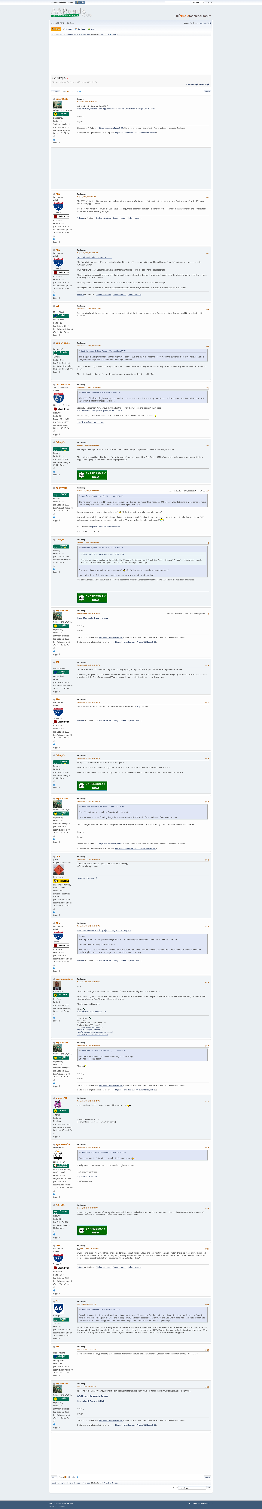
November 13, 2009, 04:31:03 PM (88, 758)
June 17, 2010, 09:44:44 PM (86, 1304)
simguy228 (61, 1098)
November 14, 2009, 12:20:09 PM (88, 982)
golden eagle (63, 342)
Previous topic (192, 84)
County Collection (119, 218)
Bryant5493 (62, 98)
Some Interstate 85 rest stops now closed (94, 257)
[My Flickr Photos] (54, 517)
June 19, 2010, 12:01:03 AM (86, 1386)
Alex (58, 193)
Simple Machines (67, 1503)
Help (189, 1503)
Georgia (80, 99)
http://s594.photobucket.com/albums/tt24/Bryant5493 (135, 132)
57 (77, 91)
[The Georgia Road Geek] (54, 1017)
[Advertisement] (131, 56)
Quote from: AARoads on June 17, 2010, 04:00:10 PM (100, 1309)
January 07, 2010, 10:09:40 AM (87, 1208)
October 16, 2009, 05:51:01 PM (88, 491)
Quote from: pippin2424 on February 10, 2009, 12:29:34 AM (103, 351)
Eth (57, 1301)
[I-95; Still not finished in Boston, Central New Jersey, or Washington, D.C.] (54, 471)
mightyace (61, 487)
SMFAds (51, 1506)
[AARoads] (54, 238)
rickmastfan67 (64, 384)
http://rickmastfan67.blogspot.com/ (90, 422)
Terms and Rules (199, 1503)
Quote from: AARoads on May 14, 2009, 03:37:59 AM (100, 392)
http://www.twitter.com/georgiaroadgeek (92, 1034)
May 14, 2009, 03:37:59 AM (86, 197)
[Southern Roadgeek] (54, 139)
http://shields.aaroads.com (87, 1176)
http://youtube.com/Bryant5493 (111, 128)
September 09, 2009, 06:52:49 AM (89, 387)
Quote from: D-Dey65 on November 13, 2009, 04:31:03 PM (102, 806)
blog (138, 706)
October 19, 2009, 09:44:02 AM (88, 542)
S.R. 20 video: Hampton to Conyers (92, 1396)
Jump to (174, 1488)
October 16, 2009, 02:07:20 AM (88, 445)
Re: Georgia (81, 194)
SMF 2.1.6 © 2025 (55, 1503)
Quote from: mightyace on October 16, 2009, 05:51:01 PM (102, 548)
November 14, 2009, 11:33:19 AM (88, 926)
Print (207, 91)
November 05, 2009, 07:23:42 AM (88, 613)
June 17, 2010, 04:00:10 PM (89, 1248)
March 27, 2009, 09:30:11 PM (87, 102)
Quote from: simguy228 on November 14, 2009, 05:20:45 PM (103, 1152)
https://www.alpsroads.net (87, 878)
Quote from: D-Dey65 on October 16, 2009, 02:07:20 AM (102, 496)
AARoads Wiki (205, 23)
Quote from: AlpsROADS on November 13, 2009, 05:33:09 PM (103, 1050)
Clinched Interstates (103, 218)
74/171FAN (104, 34)
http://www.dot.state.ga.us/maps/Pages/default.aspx (99, 410)
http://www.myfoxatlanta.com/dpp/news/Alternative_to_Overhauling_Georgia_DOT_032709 (116, 109)
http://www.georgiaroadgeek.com (91, 1011)
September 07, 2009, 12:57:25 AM (89, 309)
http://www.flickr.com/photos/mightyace (105, 527)
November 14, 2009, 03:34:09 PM (88, 1045)
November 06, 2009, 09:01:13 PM (88, 665)
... (75, 91)
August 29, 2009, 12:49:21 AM (87, 253)
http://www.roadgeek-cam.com (88, 1030)
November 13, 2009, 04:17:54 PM (88, 702)
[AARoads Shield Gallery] (54, 1194)
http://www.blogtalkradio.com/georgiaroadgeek (95, 1032)
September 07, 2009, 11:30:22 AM (89, 346)
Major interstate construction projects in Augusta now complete (104, 930)
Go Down (55, 91)
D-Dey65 (60, 442)
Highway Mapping (134, 218)
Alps (58, 856)
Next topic (205, 84)
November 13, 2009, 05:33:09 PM (88, 859)
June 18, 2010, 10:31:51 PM (86, 1349)
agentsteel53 (63, 1144)
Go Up (54, 1477)
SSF (57, 305)
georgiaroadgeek (65, 978)
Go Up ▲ (209, 1503)
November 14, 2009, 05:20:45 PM (88, 1101)
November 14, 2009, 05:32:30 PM (88, 1147)
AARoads (80, 218)
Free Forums (61, 1506)
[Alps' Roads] (54, 912)
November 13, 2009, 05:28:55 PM (88, 801)
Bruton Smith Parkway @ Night (91, 1401)
